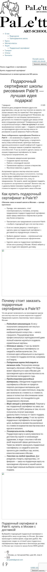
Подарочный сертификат (19, 48)
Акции (7, 46)
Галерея (8, 50)
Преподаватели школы (19, 38)
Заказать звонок (40, 64)
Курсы (7, 41)
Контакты (8, 55)
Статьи (7, 53)
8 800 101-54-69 (39, 61)
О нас (7, 34)
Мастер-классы (11, 43)
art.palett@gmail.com (15, 560)
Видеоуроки (14, 36)
